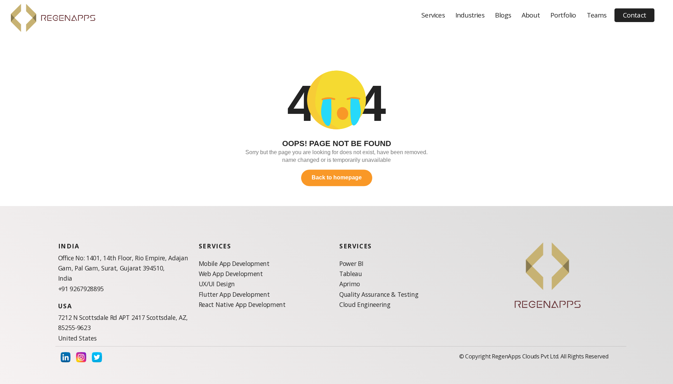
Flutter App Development (234, 294)
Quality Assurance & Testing (378, 294)
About (531, 15)
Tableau (350, 273)
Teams (597, 15)
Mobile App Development (234, 263)
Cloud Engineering (364, 304)
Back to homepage (337, 178)
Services (433, 15)
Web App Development (231, 273)
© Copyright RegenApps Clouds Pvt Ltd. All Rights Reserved (534, 356)
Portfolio (563, 15)
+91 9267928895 (81, 288)
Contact (634, 15)
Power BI (351, 263)
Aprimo (349, 284)
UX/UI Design (217, 284)
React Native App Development (242, 304)
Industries (469, 15)
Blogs (503, 15)
